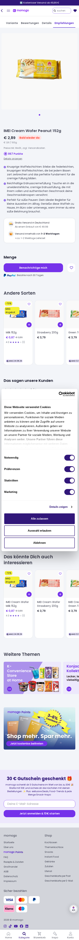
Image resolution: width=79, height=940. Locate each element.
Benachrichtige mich (33, 268)
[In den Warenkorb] (29, 324)
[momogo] (21, 10)
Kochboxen (51, 842)
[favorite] (75, 10)
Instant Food (52, 856)
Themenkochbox (54, 847)
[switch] (69, 469)
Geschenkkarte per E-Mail (59, 880)
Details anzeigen (13, 158)
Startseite (9, 842)
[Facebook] (21, 926)
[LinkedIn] (26, 926)
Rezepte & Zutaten (14, 861)
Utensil (48, 871)
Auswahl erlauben (39, 530)
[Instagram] (5, 926)
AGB (6, 871)
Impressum (10, 881)
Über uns (8, 847)
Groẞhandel (10, 866)
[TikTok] (10, 926)
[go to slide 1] (39, 115)
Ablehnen (39, 542)
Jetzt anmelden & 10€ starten (39, 813)
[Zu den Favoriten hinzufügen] (71, 267)
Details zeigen (58, 506)
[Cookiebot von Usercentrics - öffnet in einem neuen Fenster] (59, 394)
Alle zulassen (39, 518)
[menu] (8, 10)
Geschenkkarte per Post (58, 875)
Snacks (49, 852)
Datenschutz (11, 876)
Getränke (50, 861)
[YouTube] (16, 926)
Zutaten (49, 866)
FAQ (6, 857)
